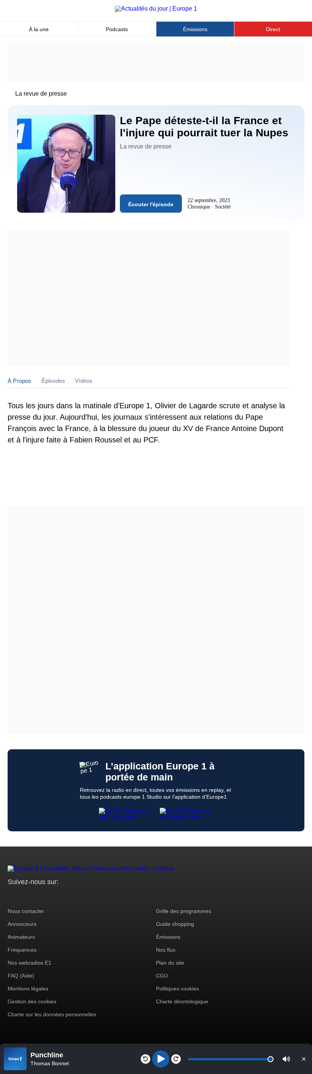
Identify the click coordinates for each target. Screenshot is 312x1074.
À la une (39, 29)
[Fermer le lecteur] (303, 1058)
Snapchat (64, 896)
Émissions (195, 29)
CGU (162, 976)
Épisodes (53, 380)
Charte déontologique (182, 1001)
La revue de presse (41, 93)
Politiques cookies (177, 989)
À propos (20, 380)
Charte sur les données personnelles (52, 1014)
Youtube (51, 896)
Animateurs (21, 937)
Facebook (38, 896)
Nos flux (165, 950)
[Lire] (160, 1059)
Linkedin (77, 896)
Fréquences (22, 950)
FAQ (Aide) (21, 976)
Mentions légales (28, 989)
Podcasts (117, 29)
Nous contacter (26, 911)
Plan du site (170, 963)
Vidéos (83, 380)
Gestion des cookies (32, 1001)
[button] (286, 1059)
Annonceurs (22, 924)
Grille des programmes (183, 911)
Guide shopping (175, 924)
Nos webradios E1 (29, 963)
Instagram (25, 896)
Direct (273, 29)
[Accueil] (156, 8)
